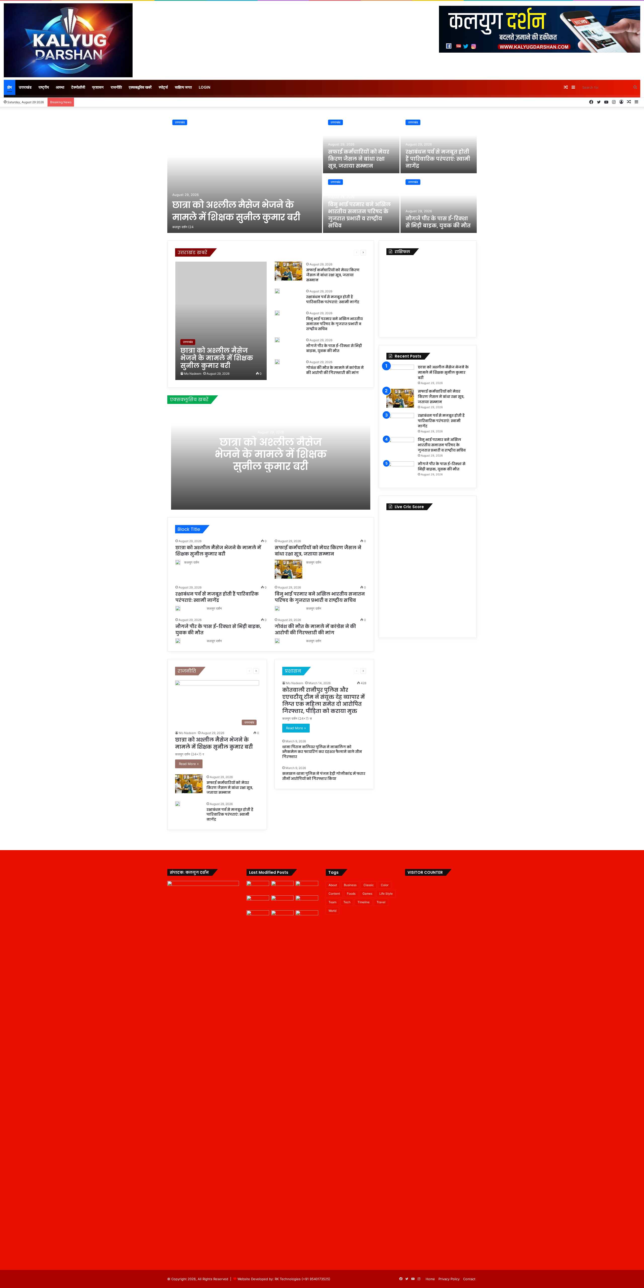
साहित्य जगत (183, 87)
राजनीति (116, 87)
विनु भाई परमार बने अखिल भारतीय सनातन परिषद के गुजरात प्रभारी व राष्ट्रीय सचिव (359, 215)
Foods (351, 893)
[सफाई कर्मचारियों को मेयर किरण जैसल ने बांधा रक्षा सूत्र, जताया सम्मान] (361, 144)
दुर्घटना (315, 252)
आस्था (60, 87)
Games (367, 893)
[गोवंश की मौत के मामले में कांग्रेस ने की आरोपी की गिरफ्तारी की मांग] (277, 361)
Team (332, 902)
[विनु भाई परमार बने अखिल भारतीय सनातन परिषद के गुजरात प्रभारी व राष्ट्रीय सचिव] (277, 313)
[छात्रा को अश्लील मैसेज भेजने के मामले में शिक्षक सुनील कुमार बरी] (244, 174)
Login (204, 87)
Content (334, 893)
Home (430, 1279)
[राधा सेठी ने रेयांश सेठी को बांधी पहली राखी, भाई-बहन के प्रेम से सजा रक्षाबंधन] (307, 916)
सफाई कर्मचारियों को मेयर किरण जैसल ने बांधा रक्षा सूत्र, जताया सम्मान (358, 158)
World (332, 911)
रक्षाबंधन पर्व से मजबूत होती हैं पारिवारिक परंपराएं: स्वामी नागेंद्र (438, 158)
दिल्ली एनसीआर (299, 252)
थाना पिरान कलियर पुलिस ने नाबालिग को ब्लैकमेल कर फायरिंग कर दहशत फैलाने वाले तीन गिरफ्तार (322, 751)
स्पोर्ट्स (163, 87)
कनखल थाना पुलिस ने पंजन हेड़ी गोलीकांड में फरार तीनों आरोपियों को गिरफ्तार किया (323, 776)
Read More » (189, 764)
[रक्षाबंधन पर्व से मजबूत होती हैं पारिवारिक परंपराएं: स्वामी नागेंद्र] (438, 144)
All (222, 252)
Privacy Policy (449, 1279)
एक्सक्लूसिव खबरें (140, 87)
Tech (346, 902)
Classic (369, 885)
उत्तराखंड (25, 87)
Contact (469, 1279)
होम (9, 87)
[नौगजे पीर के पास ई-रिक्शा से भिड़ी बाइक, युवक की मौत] (438, 203)
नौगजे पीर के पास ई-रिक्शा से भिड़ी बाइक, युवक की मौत (438, 222)
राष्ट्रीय (43, 87)
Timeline (363, 902)
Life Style (386, 893)
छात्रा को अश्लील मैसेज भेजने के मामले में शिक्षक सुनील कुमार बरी (236, 211)
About (333, 885)
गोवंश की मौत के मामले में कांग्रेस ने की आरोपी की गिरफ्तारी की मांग (335, 370)
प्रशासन (98, 87)
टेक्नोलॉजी (78, 87)
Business (350, 885)
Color (384, 885)
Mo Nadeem (192, 373)
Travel (381, 902)
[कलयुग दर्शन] (68, 40)
